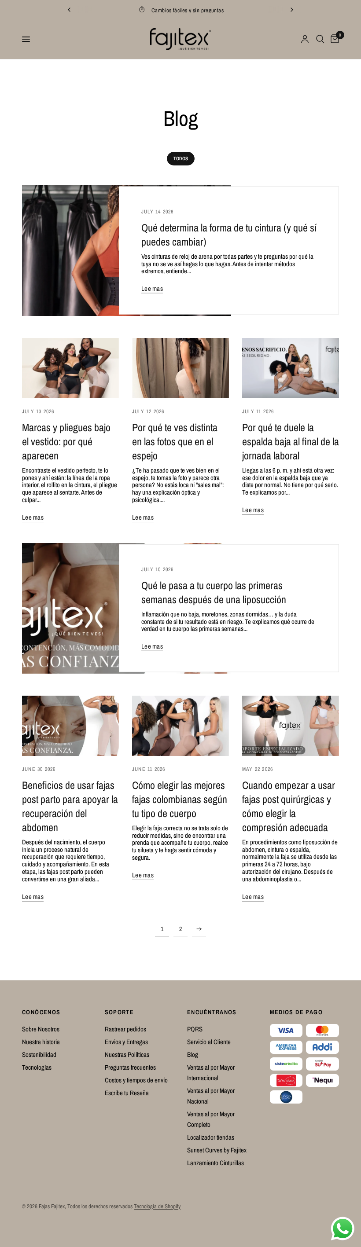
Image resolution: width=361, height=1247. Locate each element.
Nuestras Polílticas (127, 1054)
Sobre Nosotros (40, 1029)
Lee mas (152, 288)
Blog (192, 1054)
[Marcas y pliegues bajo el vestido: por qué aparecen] (70, 368)
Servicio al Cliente (209, 1041)
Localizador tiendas (210, 1137)
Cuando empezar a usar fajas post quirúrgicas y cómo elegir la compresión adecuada (288, 806)
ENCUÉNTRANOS (212, 1012)
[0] (333, 39)
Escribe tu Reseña (127, 1092)
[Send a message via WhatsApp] (343, 1229)
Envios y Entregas (126, 1041)
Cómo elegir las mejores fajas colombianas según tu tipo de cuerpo (179, 799)
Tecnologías (37, 1067)
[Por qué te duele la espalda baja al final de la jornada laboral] (290, 368)
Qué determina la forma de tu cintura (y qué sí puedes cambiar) (229, 234)
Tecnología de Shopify (157, 1206)
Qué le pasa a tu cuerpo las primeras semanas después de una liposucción (213, 592)
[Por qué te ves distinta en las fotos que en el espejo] (180, 368)
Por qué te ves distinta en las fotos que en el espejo (174, 441)
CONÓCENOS (41, 1012)
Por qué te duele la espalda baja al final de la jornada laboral (290, 441)
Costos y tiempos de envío (136, 1080)
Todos (180, 158)
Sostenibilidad (39, 1054)
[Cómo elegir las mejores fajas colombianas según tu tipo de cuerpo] (180, 726)
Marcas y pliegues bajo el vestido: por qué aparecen (66, 441)
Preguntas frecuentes (130, 1067)
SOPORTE (119, 1012)
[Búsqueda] (320, 39)
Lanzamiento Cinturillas (215, 1162)
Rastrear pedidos (125, 1029)
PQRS (195, 1029)
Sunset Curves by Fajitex (217, 1150)
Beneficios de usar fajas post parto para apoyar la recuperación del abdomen (70, 806)
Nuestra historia (41, 1041)
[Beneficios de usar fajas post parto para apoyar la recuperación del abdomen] (70, 726)
